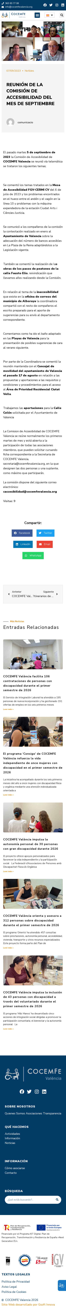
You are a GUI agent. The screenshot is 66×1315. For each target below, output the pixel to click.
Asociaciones (34, 1113)
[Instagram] (56, 5)
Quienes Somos (15, 1113)
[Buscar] (57, 1200)
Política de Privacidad (16, 1282)
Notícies (29, 71)
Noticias (10, 1143)
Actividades (12, 1134)
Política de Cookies (14, 1292)
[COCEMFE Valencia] (13, 15)
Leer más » (8, 709)
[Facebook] (45, 5)
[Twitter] (51, 5)
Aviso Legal (9, 1287)
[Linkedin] (62, 5)
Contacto (11, 1173)
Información (12, 1138)
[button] (37, 15)
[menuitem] (50, 15)
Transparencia (52, 1113)
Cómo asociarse (15, 1168)
